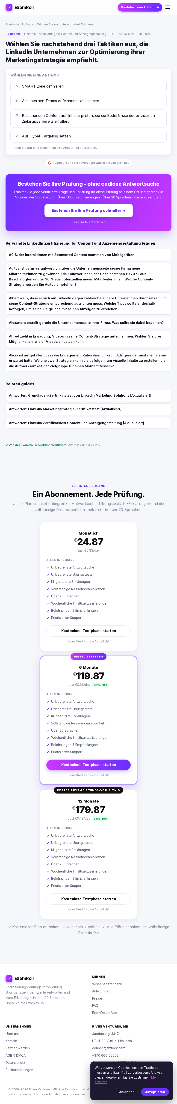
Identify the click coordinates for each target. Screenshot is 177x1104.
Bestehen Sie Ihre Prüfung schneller (88, 210)
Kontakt (11, 1041)
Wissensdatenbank (107, 984)
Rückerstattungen (19, 1070)
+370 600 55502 (105, 1055)
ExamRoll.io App (104, 1013)
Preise (97, 998)
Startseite (12, 24)
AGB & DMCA (16, 1055)
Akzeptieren (155, 1092)
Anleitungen (101, 991)
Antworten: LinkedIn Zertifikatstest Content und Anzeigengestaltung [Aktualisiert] (76, 423)
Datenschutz (15, 1062)
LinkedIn (28, 24)
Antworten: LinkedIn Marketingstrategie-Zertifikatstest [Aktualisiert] (65, 409)
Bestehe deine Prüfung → (140, 7)
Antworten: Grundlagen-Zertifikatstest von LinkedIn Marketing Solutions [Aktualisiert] (80, 395)
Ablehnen (127, 1092)
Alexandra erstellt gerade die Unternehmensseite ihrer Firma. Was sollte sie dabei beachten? (86, 323)
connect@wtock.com (108, 1048)
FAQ (95, 1005)
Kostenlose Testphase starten (88, 631)
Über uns (13, 1034)
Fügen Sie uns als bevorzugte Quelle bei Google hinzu (91, 162)
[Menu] (167, 7)
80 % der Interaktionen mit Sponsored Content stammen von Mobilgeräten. (72, 255)
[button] (88, 586)
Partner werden (18, 1048)
